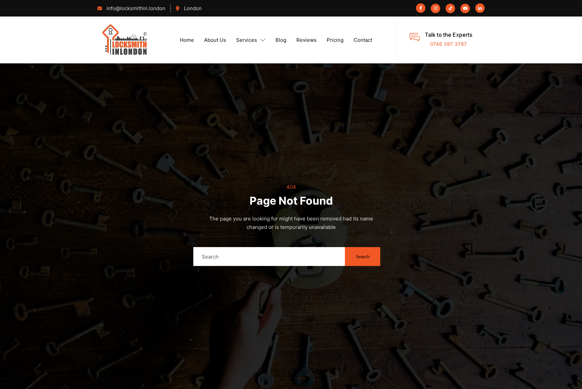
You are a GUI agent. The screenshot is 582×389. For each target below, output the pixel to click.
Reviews (306, 40)
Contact (363, 40)
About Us (215, 40)
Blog (281, 40)
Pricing (335, 40)
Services (246, 40)
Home (187, 40)
